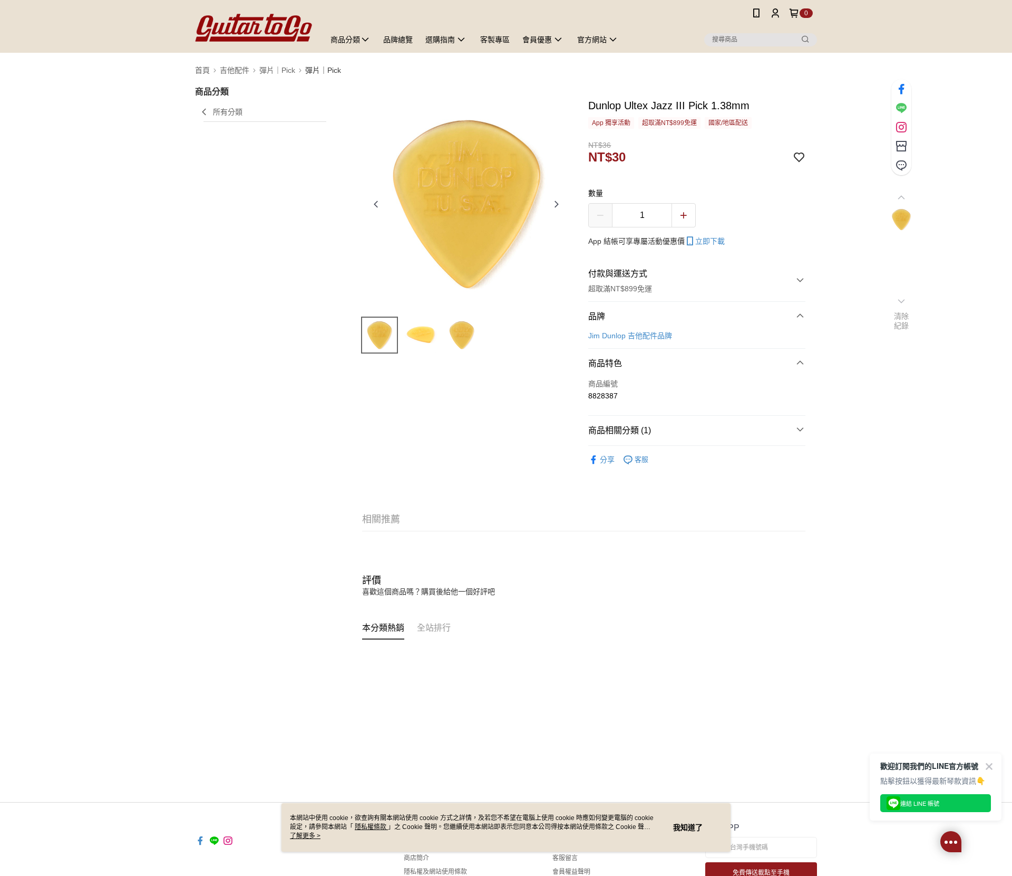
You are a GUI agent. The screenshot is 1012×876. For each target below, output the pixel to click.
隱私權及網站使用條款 (435, 871)
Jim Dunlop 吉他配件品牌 (630, 335)
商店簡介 (416, 858)
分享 (607, 459)
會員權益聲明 (571, 871)
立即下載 (710, 241)
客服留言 (565, 858)
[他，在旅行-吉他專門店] (253, 28)
